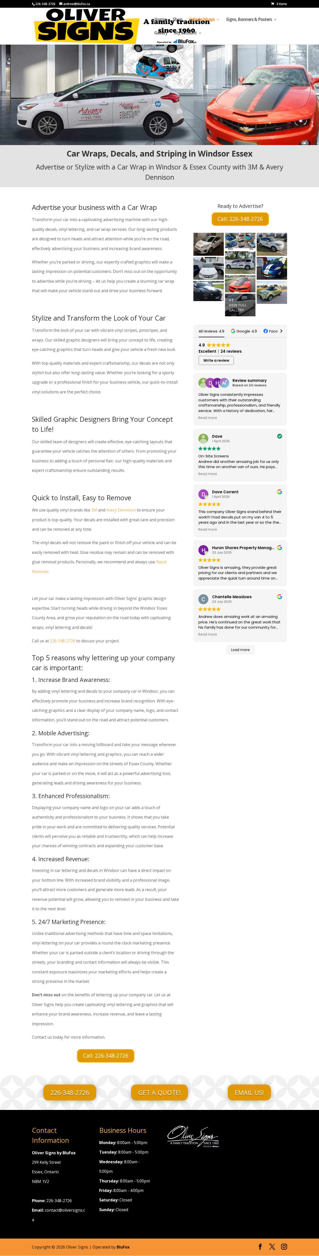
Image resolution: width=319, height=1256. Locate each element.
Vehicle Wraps (202, 20)
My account (185, 33)
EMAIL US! (249, 1092)
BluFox (123, 1247)
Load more (240, 649)
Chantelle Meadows (232, 596)
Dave (217, 436)
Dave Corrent (225, 492)
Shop (177, 20)
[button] (244, 331)
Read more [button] (207, 418)
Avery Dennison (121, 510)
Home (160, 20)
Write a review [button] (216, 360)
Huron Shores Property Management (248, 548)
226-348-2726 (62, 641)
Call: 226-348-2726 (105, 1055)
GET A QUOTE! (159, 1092)
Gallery (160, 33)
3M (94, 510)
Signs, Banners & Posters (249, 20)
